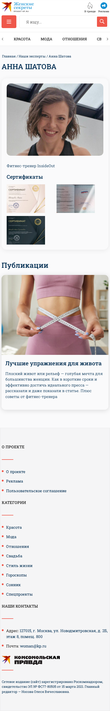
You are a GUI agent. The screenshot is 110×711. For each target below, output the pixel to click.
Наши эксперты (32, 56)
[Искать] (102, 22)
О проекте (15, 471)
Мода (46, 39)
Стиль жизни (19, 565)
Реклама (14, 481)
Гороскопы (16, 574)
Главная (9, 56)
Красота (22, 39)
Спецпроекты (19, 594)
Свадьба (14, 555)
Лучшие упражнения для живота (53, 363)
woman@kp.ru (33, 645)
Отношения (74, 39)
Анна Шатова (60, 56)
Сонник (13, 584)
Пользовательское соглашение (36, 490)
